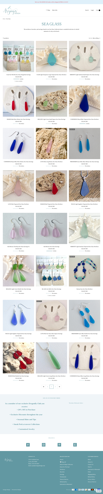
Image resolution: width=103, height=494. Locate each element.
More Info (54, 10)
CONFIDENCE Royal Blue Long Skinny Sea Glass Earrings (84, 376)
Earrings (62, 474)
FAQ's (89, 472)
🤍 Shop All (63, 462)
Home (4, 18)
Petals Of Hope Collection (66, 464)
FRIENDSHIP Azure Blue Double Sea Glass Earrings (84, 333)
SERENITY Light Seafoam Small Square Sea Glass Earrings (84, 74)
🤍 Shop (48, 10)
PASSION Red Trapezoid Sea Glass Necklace (51, 204)
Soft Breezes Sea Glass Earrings (51, 246)
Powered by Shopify (16, 489)
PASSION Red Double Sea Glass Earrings (18, 376)
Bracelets (62, 472)
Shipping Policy (92, 474)
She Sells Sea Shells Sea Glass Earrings (51, 289)
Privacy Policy (91, 479)
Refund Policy (91, 477)
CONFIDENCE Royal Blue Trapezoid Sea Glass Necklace (84, 119)
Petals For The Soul (65, 467)
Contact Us (90, 464)
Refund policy (63, 481)
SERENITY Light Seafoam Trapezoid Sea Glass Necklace (84, 246)
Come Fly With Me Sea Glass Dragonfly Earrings (18, 74)
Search (87, 10)
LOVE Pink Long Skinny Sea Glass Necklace (51, 161)
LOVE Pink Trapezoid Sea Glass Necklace (18, 204)
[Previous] (44, 387)
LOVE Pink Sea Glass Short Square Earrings (51, 333)
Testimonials (63, 477)
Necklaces (62, 469)
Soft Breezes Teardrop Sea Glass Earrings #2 (18, 246)
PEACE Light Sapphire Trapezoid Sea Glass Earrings (18, 333)
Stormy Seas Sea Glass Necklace (85, 289)
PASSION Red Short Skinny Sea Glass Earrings (18, 119)
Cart (98, 10)
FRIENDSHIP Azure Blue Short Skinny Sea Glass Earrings (84, 161)
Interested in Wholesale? (66, 484)
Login (92, 10)
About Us (90, 462)
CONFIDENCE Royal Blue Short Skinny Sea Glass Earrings (18, 161)
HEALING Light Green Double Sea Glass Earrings (18, 289)
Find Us (90, 467)
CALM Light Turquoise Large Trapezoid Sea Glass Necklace (51, 74)
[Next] (59, 387)
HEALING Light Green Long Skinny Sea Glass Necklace (51, 376)
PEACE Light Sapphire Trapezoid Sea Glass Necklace (84, 204)
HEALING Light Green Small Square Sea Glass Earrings (51, 119)
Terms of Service (64, 479)
